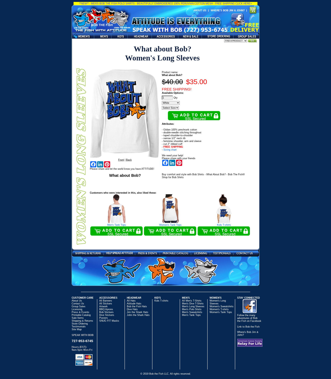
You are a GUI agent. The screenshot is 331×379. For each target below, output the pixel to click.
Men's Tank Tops (116, 224)
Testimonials (221, 252)
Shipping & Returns (88, 252)
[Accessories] (164, 36)
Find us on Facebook (237, 20)
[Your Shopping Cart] (253, 10)
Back (129, 159)
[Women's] (82, 36)
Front (121, 159)
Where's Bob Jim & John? (228, 10)
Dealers (216, 36)
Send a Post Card (119, 252)
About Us (199, 10)
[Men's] (101, 36)
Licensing (200, 252)
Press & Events (147, 252)
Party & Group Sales (245, 36)
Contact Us (244, 252)
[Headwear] (138, 36)
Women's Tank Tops (170, 224)
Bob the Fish (101, 18)
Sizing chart (170, 149)
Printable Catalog (175, 252)
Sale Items (188, 36)
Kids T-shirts (224, 224)
